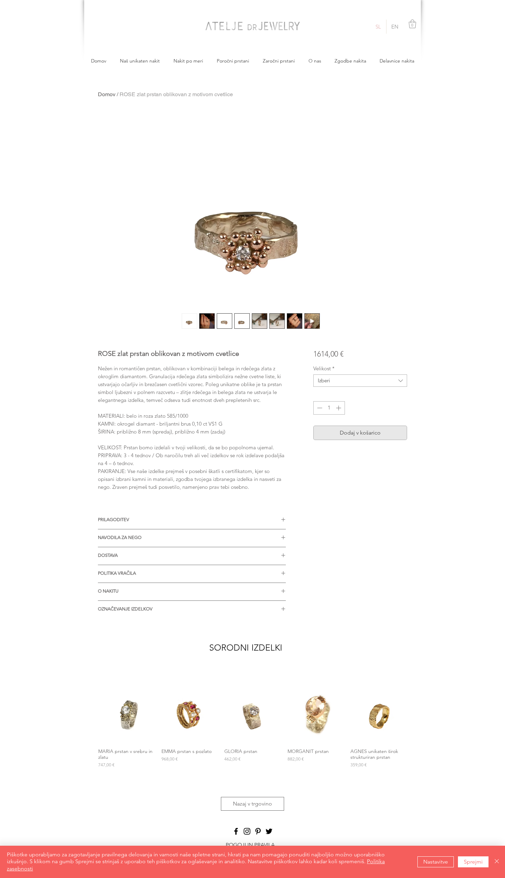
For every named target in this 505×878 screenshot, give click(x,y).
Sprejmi (473, 861)
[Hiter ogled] (126, 715)
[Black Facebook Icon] (236, 831)
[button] (412, 24)
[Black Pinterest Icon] (258, 831)
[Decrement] (319, 408)
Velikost (324, 368)
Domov (106, 94)
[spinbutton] (329, 408)
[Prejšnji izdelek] (88, 714)
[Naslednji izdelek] (417, 714)
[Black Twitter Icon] (269, 831)
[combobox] (360, 380)
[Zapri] (497, 862)
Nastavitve (435, 861)
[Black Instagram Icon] (247, 831)
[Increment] (339, 408)
